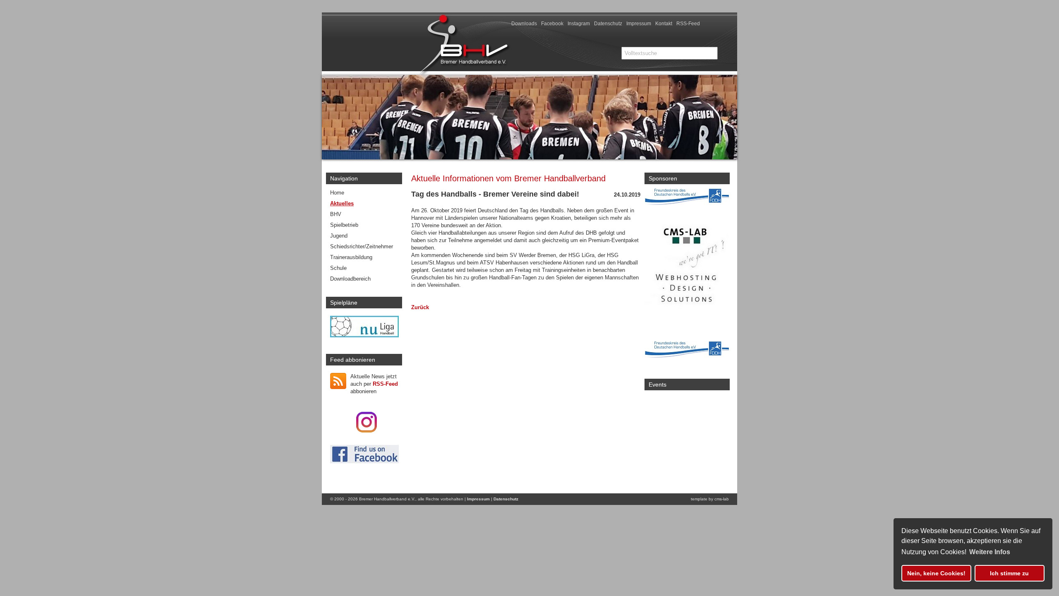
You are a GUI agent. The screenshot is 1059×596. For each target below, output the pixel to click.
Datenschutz (608, 23)
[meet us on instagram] (366, 431)
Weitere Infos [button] (989, 551)
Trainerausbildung (351, 257)
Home (337, 193)
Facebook (552, 23)
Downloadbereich (350, 279)
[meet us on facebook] (364, 462)
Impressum (638, 23)
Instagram (579, 23)
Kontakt (663, 23)
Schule (338, 268)
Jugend (338, 236)
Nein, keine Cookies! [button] (936, 573)
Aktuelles (342, 203)
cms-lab (721, 499)
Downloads (524, 23)
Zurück (420, 307)
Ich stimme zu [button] (1009, 573)
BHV (335, 214)
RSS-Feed (688, 23)
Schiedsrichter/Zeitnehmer (361, 246)
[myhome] (530, 69)
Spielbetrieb (344, 225)
